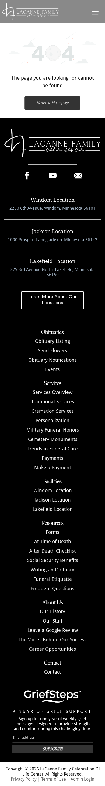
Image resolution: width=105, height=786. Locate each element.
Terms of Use (53, 779)
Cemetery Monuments (52, 439)
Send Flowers (52, 350)
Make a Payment (52, 467)
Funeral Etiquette (52, 579)
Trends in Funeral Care (52, 448)
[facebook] (27, 176)
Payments (52, 458)
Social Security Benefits (52, 560)
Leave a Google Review (52, 630)
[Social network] (78, 176)
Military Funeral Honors (52, 430)
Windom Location (52, 490)
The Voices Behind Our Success (52, 639)
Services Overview (52, 392)
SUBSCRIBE (53, 749)
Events (52, 369)
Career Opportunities (52, 649)
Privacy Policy (24, 779)
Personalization (52, 420)
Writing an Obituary (52, 569)
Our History (52, 611)
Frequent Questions (52, 588)
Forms (52, 532)
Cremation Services (53, 411)
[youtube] (53, 176)
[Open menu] (95, 11)
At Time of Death (52, 541)
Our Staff (52, 621)
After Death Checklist (52, 551)
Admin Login (82, 779)
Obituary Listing (52, 341)
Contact (52, 672)
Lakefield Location (53, 509)
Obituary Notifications (52, 360)
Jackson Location (52, 500)
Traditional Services (52, 401)
